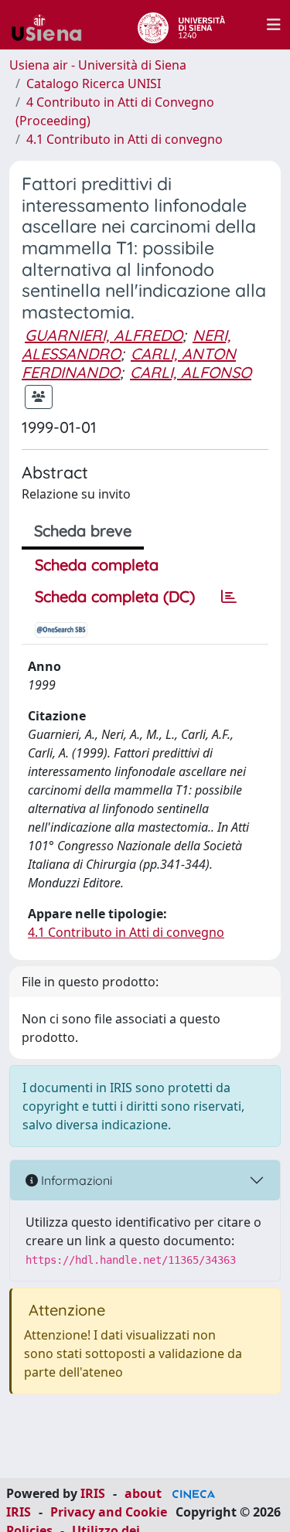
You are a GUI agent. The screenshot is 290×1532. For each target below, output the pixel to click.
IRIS (92, 1493)
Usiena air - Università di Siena (97, 64)
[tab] (229, 596)
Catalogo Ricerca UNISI (93, 83)
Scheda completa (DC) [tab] (115, 596)
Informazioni (75, 1180)
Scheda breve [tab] (82, 530)
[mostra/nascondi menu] (274, 24)
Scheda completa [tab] (97, 564)
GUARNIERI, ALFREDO (104, 335)
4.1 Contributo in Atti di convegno (124, 139)
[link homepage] (52, 24)
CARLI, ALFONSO (190, 372)
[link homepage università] (181, 24)
